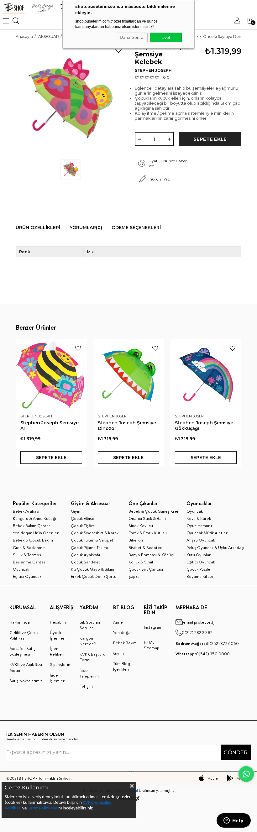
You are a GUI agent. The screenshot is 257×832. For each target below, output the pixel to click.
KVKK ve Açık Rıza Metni (25, 667)
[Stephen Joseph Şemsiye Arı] (51, 375)
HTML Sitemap (151, 645)
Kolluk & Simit (141, 562)
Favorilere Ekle (78, 348)
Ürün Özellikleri (38, 227)
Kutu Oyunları (199, 554)
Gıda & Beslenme (29, 547)
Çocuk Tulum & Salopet (92, 540)
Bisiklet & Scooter (145, 547)
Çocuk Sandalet (85, 562)
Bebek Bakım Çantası (32, 525)
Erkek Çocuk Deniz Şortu (93, 576)
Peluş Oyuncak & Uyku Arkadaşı (215, 547)
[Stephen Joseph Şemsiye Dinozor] (128, 375)
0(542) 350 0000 (203, 654)
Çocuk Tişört (82, 525)
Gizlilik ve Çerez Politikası (23, 635)
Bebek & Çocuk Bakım (33, 540)
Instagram (153, 627)
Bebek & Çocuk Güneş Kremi (154, 511)
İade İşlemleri (58, 677)
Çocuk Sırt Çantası (145, 569)
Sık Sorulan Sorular (90, 625)
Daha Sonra (132, 37)
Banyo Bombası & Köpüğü (152, 554)
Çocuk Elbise (82, 518)
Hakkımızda (19, 622)
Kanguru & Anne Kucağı (34, 518)
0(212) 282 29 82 (197, 632)
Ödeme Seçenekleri (136, 227)
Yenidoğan (123, 632)
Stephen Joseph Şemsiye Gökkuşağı (204, 425)
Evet (165, 37)
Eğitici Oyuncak (27, 576)
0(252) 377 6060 (207, 643)
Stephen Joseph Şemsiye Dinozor (127, 425)
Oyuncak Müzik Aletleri (207, 533)
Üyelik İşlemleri (58, 635)
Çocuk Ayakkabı (85, 554)
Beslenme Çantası (29, 562)
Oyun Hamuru (199, 525)
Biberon (135, 540)
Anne (118, 622)
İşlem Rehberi (57, 651)
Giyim (76, 511)
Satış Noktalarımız (25, 680)
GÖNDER (236, 753)
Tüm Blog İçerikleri (121, 666)
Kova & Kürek (198, 518)
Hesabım (58, 622)
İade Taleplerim (89, 673)
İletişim (86, 686)
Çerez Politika (40, 808)
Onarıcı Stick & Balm (147, 518)
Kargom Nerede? (88, 640)
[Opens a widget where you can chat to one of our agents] (233, 821)
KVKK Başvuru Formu (92, 656)
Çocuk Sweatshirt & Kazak (94, 533)
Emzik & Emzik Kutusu (147, 533)
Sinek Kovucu (140, 525)
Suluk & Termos (27, 554)
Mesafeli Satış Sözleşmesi (22, 651)
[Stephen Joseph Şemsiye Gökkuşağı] (205, 375)
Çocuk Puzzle (198, 569)
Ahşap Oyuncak (200, 540)
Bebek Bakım (125, 643)
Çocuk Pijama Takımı (89, 547)
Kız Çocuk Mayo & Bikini (92, 569)
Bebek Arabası (26, 511)
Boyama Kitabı (199, 576)
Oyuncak (21, 569)
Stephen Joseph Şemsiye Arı (49, 425)
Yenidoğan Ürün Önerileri (36, 533)
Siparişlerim (60, 664)
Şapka (133, 576)
